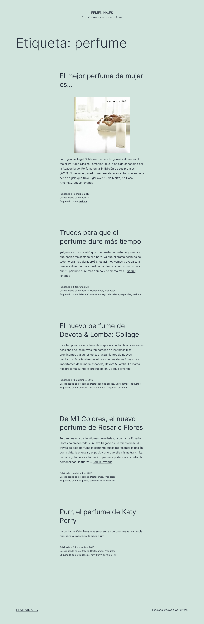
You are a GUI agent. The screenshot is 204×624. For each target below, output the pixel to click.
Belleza (85, 197)
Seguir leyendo (83, 182)
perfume (83, 201)
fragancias (125, 294)
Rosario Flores (107, 480)
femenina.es (102, 13)
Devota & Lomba (96, 387)
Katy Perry (96, 554)
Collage (83, 387)
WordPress (181, 609)
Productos (109, 290)
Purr (115, 554)
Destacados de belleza (102, 383)
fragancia (112, 387)
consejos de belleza (108, 294)
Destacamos (96, 290)
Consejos (92, 294)
